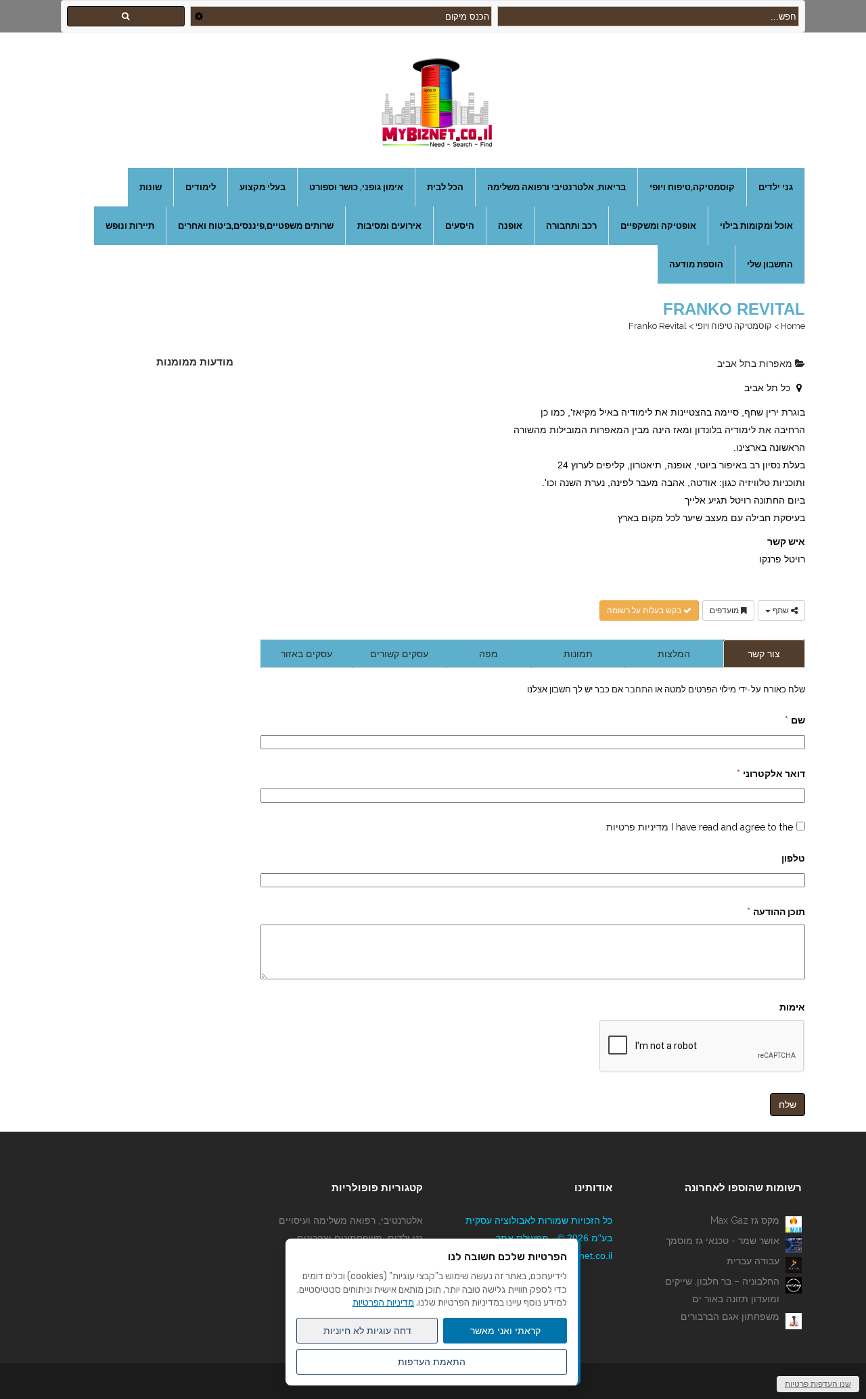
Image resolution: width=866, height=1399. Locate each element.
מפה (488, 653)
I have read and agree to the (699, 827)
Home (793, 326)
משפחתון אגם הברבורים (730, 1316)
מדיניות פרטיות (637, 827)
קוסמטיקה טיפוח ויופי (734, 326)
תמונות (578, 653)
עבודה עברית (753, 1261)
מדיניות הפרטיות (383, 1302)
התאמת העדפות (431, 1361)
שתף (781, 610)
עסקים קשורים (399, 653)
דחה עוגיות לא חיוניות (367, 1330)
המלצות (674, 653)
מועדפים (725, 610)
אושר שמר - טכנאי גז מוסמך (722, 1240)
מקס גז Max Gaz (744, 1220)
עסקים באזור (306, 653)
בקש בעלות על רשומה (645, 610)
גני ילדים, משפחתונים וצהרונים (360, 1238)
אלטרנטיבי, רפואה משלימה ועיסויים (351, 1220)
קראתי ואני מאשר (505, 1330)
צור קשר (764, 653)
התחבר (638, 689)
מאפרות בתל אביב (756, 363)
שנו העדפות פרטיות (818, 1384)
